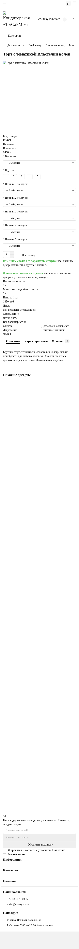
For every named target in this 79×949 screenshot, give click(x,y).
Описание (13, 341)
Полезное (9, 881)
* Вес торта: (10, 156)
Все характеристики (15, 321)
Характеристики (36, 341)
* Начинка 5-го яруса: (15, 239)
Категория (10, 870)
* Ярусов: (8, 170)
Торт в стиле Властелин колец (21, 518)
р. (68, 3)
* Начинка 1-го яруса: (15, 183)
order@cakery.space (18, 904)
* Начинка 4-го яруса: (15, 225)
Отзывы (60, 341)
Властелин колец (55, 45)
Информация (12, 859)
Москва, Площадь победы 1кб (24, 919)
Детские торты (15, 45)
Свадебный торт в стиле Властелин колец (27, 687)
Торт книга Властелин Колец (20, 434)
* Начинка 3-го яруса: (15, 211)
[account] (74, 1)
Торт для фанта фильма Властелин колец (27, 772)
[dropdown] (4, 3)
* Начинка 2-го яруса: (15, 197)
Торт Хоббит (11, 603)
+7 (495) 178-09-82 (49, 19)
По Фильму (35, 45)
